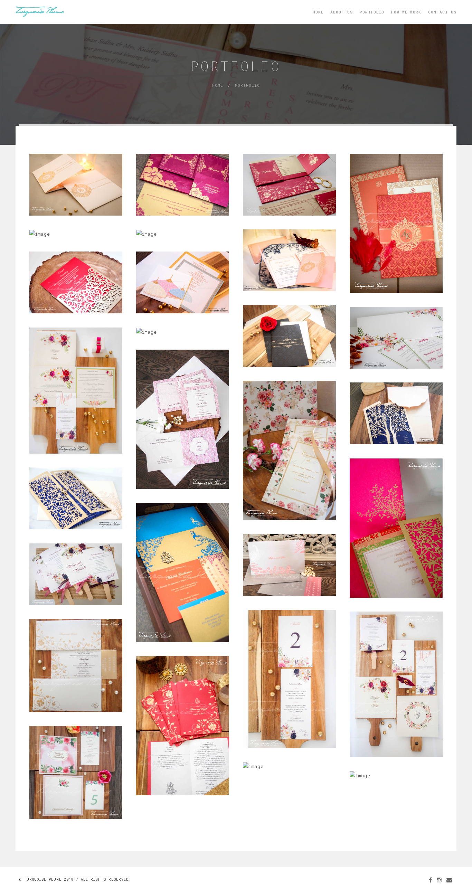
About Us (341, 12)
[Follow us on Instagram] (439, 879)
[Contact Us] (449, 879)
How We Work (406, 12)
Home (318, 12)
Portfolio (372, 12)
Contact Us (442, 12)
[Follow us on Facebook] (430, 879)
